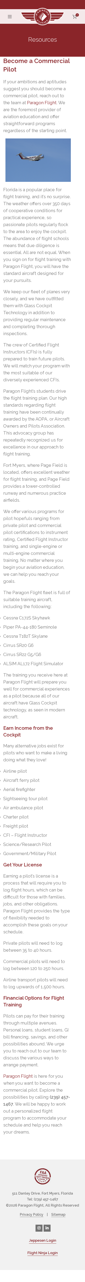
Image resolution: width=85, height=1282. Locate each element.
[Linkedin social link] (47, 1228)
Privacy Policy (31, 1214)
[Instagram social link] (39, 1228)
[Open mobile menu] (10, 16)
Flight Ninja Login (42, 1253)
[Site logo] (42, 16)
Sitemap (58, 1214)
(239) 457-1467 (46, 1199)
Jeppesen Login (42, 1240)
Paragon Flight (41, 102)
